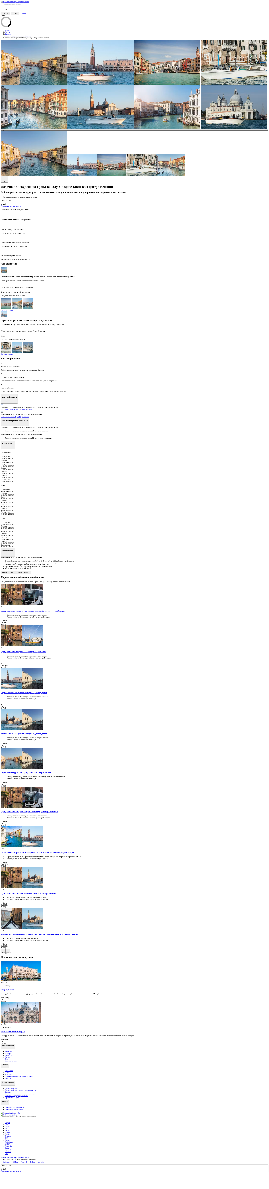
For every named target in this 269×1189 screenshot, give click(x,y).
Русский (8, 1150)
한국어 (7, 1138)
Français (8, 1136)
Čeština (7, 1126)
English (7, 1123)
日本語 (7, 1144)
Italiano (7, 1140)
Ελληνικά (8, 1132)
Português (8, 1146)
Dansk (7, 1128)
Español (7, 1134)
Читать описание (7, 310)
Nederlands (9, 1142)
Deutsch (8, 1130)
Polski (7, 1148)
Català (7, 1125)
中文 (6, 1154)
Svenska (8, 1152)
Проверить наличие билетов (11, 206)
